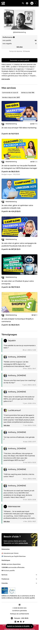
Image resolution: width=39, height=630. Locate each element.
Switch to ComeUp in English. (18, 626)
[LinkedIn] (15, 622)
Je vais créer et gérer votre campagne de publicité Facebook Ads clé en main (19, 244)
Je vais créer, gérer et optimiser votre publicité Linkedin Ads (17, 206)
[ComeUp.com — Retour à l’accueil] (3, 3)
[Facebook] (21, 622)
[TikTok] (23, 622)
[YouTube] (18, 622)
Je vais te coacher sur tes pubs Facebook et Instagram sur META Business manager (19, 167)
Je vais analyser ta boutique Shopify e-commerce (18, 320)
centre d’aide (23, 543)
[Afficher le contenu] (36, 575)
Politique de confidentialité (19, 614)
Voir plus (20, 47)
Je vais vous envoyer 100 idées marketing (19, 128)
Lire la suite (6, 79)
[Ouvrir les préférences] (27, 3)
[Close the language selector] (31, 626)
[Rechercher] (23, 3)
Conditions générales (19, 610)
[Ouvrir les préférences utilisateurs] (35, 3)
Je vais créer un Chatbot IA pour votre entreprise (18, 282)
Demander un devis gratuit (19, 60)
